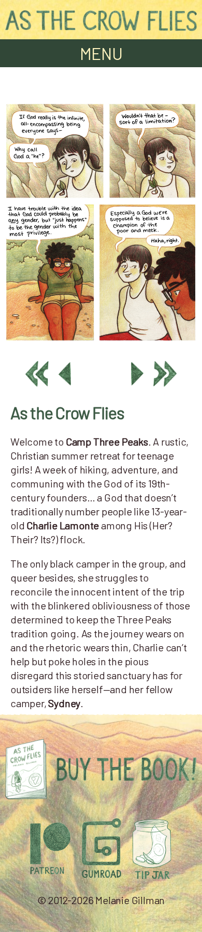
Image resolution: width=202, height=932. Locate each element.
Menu (101, 53)
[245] (101, 341)
